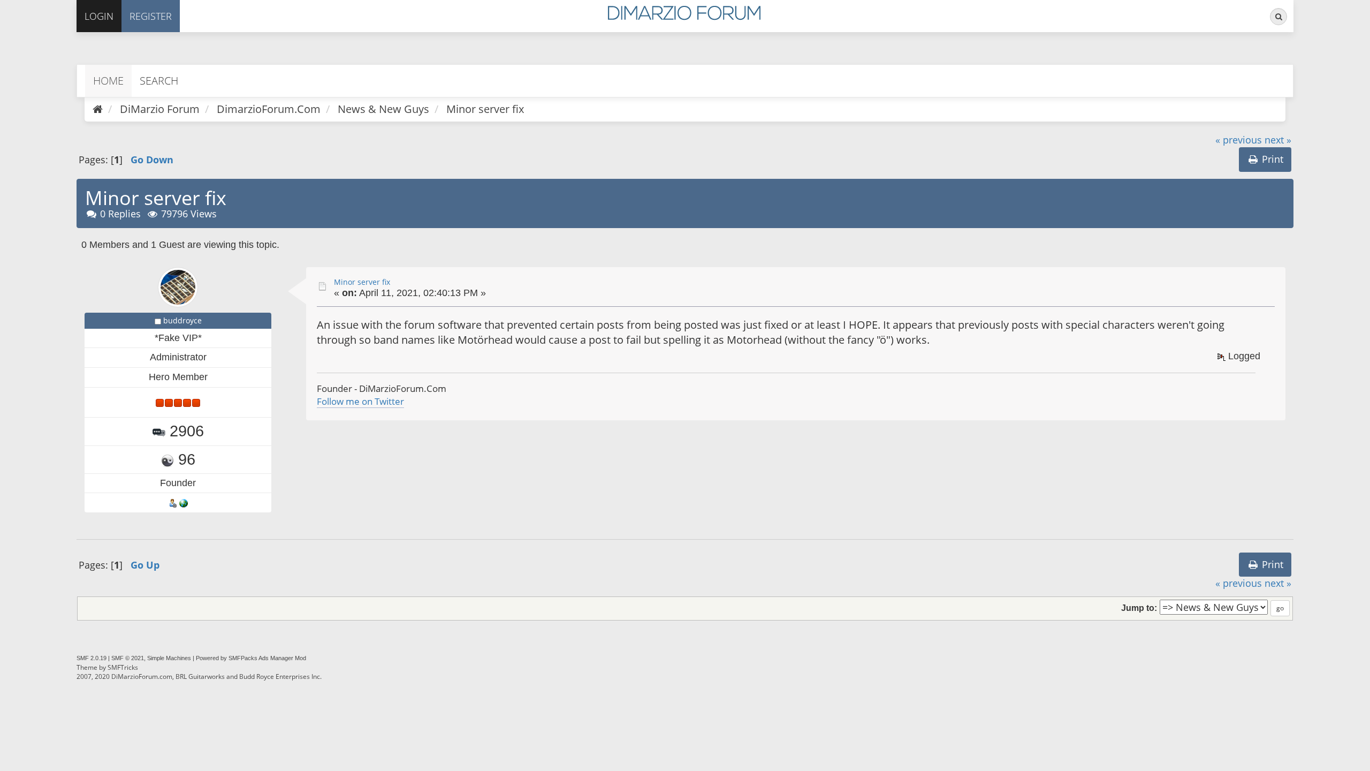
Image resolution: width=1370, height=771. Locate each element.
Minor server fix (362, 282)
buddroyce (182, 320)
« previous (1238, 139)
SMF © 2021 (127, 658)
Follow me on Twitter (360, 401)
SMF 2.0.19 (91, 658)
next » (1278, 139)
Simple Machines (169, 658)
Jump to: (1139, 608)
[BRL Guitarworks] (183, 502)
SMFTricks (123, 667)
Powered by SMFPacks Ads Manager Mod (251, 658)
